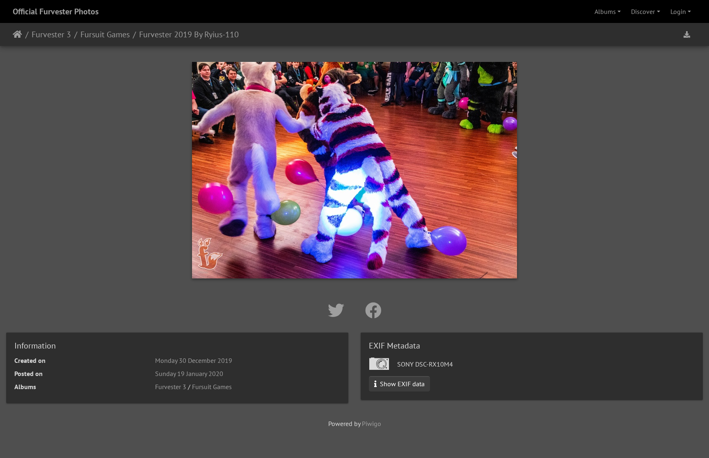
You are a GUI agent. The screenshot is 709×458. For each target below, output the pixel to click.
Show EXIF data (401, 384)
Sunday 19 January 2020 (189, 373)
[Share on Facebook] (373, 310)
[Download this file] (686, 34)
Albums (605, 11)
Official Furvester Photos (55, 11)
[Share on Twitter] (338, 310)
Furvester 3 (51, 34)
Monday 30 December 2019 (193, 360)
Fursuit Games (105, 34)
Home (17, 34)
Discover (643, 11)
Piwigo (371, 423)
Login (678, 11)
